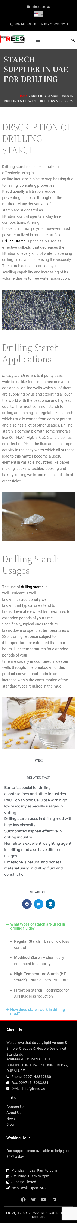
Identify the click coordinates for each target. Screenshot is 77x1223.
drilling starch (32, 587)
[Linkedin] (53, 1199)
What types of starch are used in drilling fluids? (37, 926)
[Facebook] (23, 1199)
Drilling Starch (14, 241)
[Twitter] (33, 1199)
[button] (38, 40)
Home (23, 96)
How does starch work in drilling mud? (37, 1011)
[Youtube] (43, 1199)
